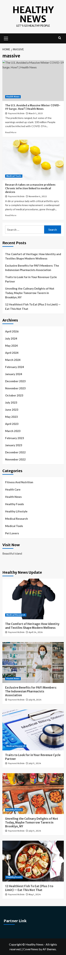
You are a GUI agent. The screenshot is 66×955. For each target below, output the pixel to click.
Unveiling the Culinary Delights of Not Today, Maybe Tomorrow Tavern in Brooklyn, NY (29, 293)
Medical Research (16, 518)
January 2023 (13, 445)
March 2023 (13, 431)
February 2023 (14, 438)
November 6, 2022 (38, 196)
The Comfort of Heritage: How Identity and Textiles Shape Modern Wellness (33, 256)
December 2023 (15, 381)
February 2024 (14, 367)
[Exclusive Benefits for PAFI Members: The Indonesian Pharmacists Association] (33, 662)
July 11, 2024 (35, 763)
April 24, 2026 (36, 632)
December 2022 (15, 452)
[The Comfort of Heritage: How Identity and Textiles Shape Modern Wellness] (33, 599)
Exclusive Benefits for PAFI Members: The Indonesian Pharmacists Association (32, 268)
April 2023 (12, 423)
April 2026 (12, 331)
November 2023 (15, 388)
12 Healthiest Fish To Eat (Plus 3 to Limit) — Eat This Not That (32, 306)
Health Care (13, 489)
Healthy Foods (14, 504)
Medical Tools (13, 176)
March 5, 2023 (36, 113)
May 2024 (11, 345)
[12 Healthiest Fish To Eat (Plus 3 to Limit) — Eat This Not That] (33, 861)
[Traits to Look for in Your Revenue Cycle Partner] (33, 730)
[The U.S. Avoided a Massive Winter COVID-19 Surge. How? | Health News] (33, 80)
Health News (13, 96)
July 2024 (11, 338)
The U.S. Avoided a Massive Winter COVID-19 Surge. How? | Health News (32, 107)
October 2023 (14, 395)
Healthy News (33, 14)
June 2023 (11, 409)
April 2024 (12, 352)
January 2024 (13, 374)
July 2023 (11, 402)
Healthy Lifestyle (16, 511)
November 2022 (15, 459)
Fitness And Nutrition (19, 482)
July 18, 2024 (35, 699)
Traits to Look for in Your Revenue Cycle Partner (31, 279)
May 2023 (11, 416)
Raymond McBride (16, 113)
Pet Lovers (12, 533)
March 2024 (13, 359)
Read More (10, 132)
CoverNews (30, 949)
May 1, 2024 (35, 894)
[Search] (59, 38)
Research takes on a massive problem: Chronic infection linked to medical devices (30, 188)
